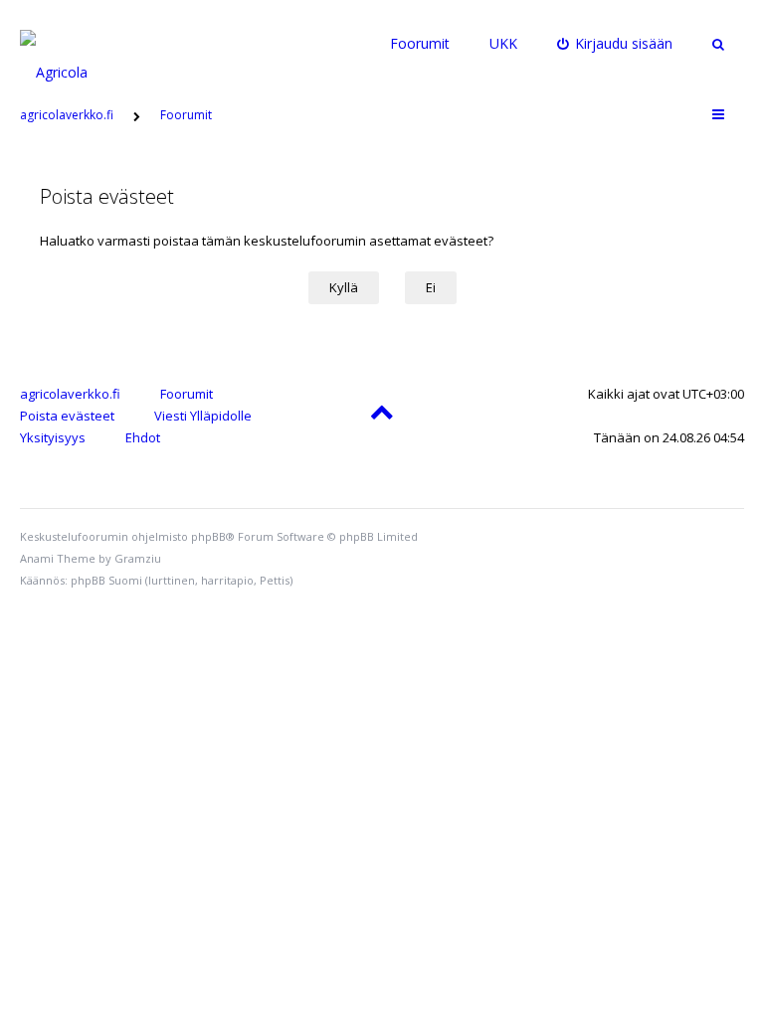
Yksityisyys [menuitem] (53, 437)
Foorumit (420, 43)
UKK (503, 43)
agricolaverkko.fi (70, 394)
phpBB (208, 536)
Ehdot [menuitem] (142, 437)
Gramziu (137, 558)
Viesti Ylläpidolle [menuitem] (203, 415)
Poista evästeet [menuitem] (67, 415)
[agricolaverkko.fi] (76, 44)
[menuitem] (615, 43)
